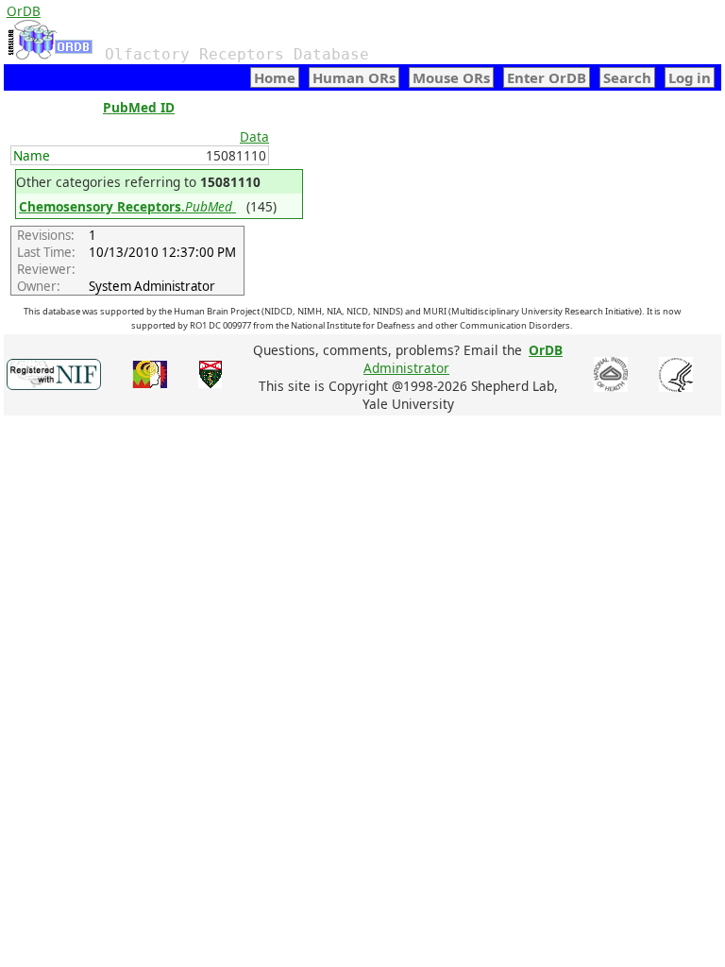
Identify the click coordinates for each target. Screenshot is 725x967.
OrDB (24, 11)
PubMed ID (139, 107)
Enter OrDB (546, 77)
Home (274, 77)
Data (254, 136)
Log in (689, 77)
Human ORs (354, 77)
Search (627, 77)
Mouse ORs (451, 77)
